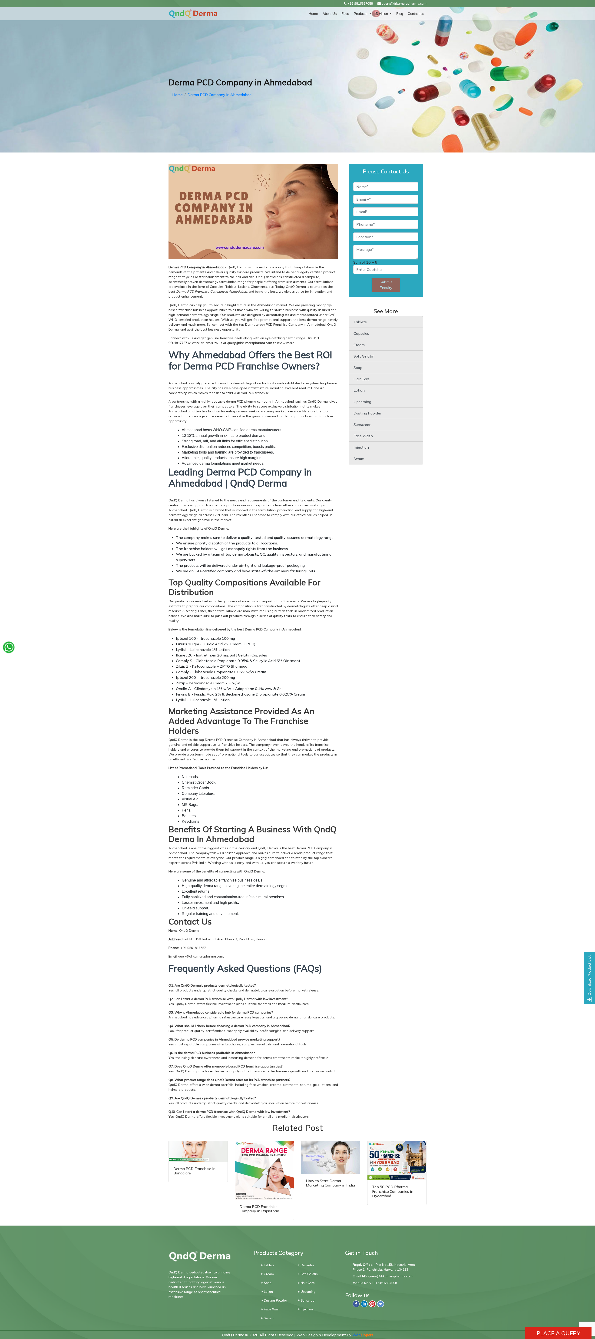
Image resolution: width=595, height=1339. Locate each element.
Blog (399, 14)
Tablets (360, 322)
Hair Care (362, 379)
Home (313, 14)
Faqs (345, 14)
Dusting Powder (367, 413)
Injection (361, 447)
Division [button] (382, 14)
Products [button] (361, 14)
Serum (359, 458)
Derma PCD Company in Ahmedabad (219, 94)
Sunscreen (362, 424)
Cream (359, 344)
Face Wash (363, 436)
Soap (358, 367)
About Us (330, 14)
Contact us (416, 14)
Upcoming (362, 401)
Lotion (359, 390)
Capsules (361, 333)
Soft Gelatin (364, 356)
